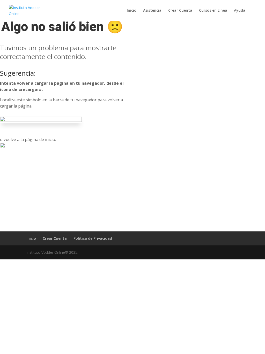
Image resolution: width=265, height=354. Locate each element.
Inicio (131, 11)
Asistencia (152, 11)
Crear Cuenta (180, 11)
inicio (31, 238)
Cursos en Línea (213, 11)
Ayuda (239, 11)
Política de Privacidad (92, 238)
